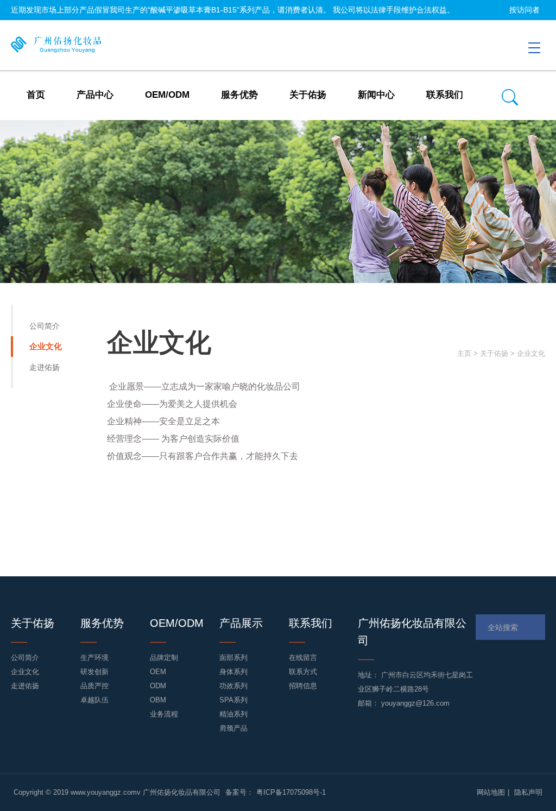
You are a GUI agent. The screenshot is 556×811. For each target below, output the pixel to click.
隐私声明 (528, 792)
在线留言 (303, 657)
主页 (464, 353)
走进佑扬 (44, 367)
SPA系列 (233, 700)
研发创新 (94, 672)
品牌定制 (164, 657)
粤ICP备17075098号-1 (291, 792)
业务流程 (164, 714)
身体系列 (233, 672)
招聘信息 (303, 686)
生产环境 (94, 657)
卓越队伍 (94, 700)
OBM (158, 700)
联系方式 (303, 672)
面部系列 (233, 657)
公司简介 (44, 326)
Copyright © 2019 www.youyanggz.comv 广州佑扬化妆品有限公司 (118, 792)
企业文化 (45, 346)
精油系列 (233, 714)
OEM (158, 672)
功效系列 (233, 686)
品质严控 (94, 686)
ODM (158, 686)
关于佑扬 (494, 353)
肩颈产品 (233, 728)
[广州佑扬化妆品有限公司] (59, 45)
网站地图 (491, 792)
